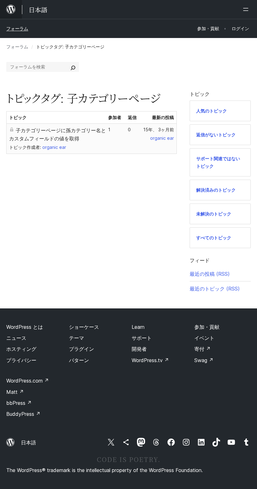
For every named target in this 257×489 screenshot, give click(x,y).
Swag (203, 360)
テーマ (76, 338)
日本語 (28, 442)
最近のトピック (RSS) (215, 288)
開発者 (139, 349)
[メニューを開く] (247, 9)
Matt (15, 392)
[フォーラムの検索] (73, 67)
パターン (79, 360)
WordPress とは (24, 327)
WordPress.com (27, 381)
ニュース (16, 338)
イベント (204, 338)
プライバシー (21, 360)
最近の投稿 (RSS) (210, 274)
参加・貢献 (206, 327)
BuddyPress (23, 414)
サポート (142, 338)
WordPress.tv (150, 360)
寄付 (202, 349)
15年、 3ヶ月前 (158, 129)
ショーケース (84, 327)
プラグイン (81, 349)
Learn (138, 327)
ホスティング (21, 349)
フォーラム (17, 28)
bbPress (19, 403)
